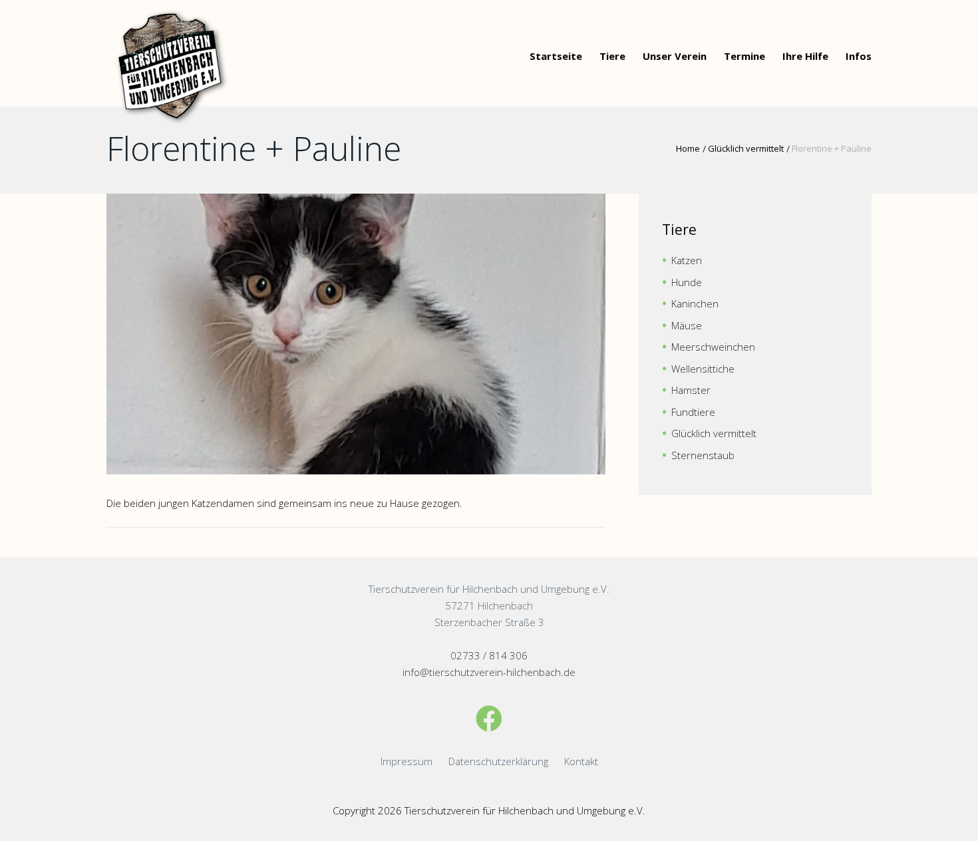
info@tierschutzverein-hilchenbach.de (489, 672)
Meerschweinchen (713, 346)
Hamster (691, 390)
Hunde (686, 282)
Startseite (556, 56)
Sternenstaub (702, 455)
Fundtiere (693, 412)
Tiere (612, 56)
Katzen (686, 260)
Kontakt (581, 761)
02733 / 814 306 (489, 655)
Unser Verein (675, 56)
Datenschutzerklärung (498, 761)
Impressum (406, 761)
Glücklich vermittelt (746, 148)
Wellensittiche (702, 368)
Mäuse (686, 325)
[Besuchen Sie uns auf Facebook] (489, 718)
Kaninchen (695, 303)
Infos (859, 56)
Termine (744, 56)
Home (688, 148)
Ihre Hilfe (805, 56)
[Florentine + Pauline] (355, 334)
